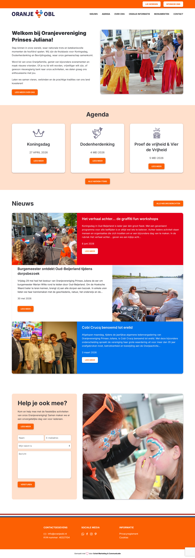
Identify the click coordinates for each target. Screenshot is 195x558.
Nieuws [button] (94, 14)
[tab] (138, 90)
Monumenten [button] (161, 14)
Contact (178, 14)
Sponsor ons (173, 4)
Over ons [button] (119, 14)
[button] (105, 61)
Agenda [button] (106, 14)
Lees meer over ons (25, 92)
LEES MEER (156, 166)
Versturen (26, 484)
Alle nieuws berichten (168, 203)
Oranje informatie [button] (139, 14)
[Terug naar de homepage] (33, 14)
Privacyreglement (128, 533)
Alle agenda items (97, 181)
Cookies (123, 537)
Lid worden (151, 4)
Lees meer (39, 161)
